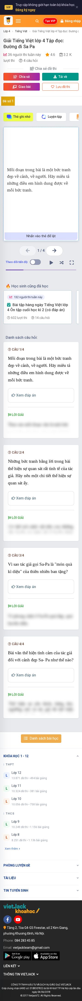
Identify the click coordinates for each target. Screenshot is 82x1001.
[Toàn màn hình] (71, 262)
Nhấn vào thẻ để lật (41, 236)
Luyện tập (55, 116)
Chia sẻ (24, 77)
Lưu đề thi (62, 87)
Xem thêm (11, 848)
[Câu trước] (27, 251)
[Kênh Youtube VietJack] (18, 919)
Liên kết (10, 966)
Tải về (63, 77)
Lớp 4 (6, 31)
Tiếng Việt (21, 31)
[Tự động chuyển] (51, 262)
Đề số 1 (8, 101)
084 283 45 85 (25, 940)
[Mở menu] (18, 21)
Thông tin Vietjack (19, 974)
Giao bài (24, 87)
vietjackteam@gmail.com (31, 947)
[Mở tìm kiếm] (37, 21)
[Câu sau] (54, 251)
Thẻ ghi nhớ (21, 116)
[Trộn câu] (61, 262)
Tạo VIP (50, 21)
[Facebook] (7, 919)
